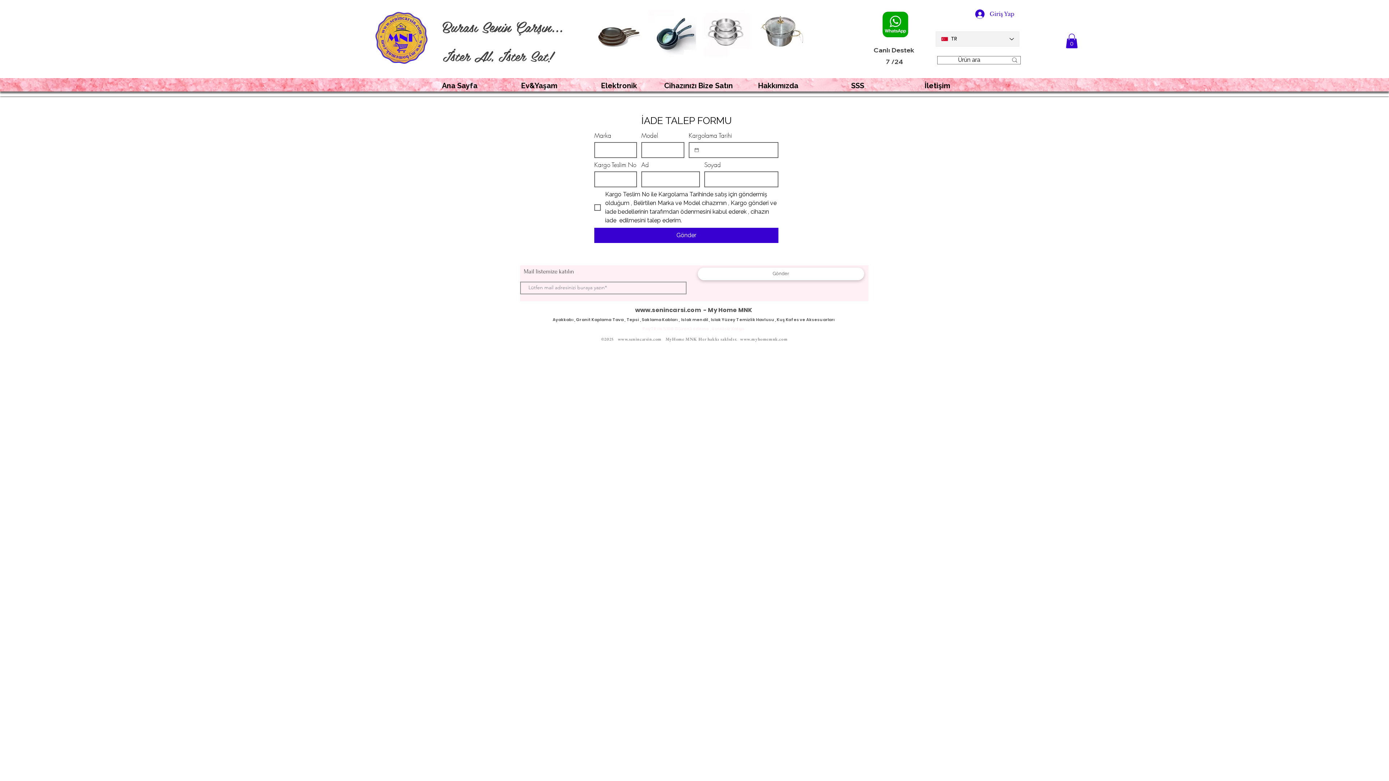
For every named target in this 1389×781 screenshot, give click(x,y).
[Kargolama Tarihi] (697, 150)
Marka (602, 135)
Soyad (712, 164)
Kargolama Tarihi (710, 135)
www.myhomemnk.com (763, 339)
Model (649, 135)
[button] (1072, 41)
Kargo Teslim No (615, 164)
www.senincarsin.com (640, 339)
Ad (645, 164)
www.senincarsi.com (668, 310)
